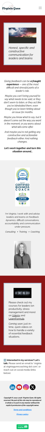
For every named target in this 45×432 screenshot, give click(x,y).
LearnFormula (16, 318)
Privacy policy (22, 414)
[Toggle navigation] (40, 7)
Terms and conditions (22, 410)
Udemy (16, 315)
